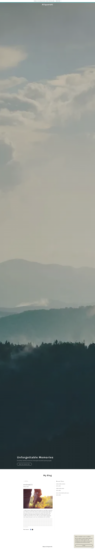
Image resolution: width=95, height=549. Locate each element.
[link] (25, 481)
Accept (84, 545)
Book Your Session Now (24, 464)
